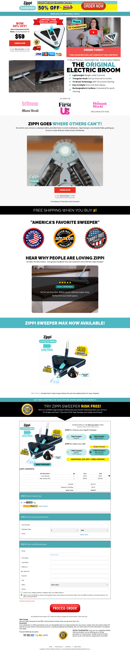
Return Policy (77, 646)
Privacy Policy (54, 554)
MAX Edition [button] (99, 437)
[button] (19, 43)
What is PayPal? (43, 506)
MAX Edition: (35, 393)
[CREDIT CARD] (65, 502)
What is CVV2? (84, 534)
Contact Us (68, 646)
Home (50, 646)
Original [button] (76, 437)
